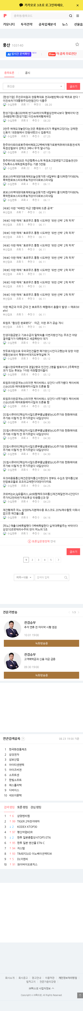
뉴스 (65, 24)
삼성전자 (14, 754)
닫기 (77, 5)
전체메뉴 (79, 15)
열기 (80, 995)
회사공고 (23, 977)
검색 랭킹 (9, 807)
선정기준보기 (23, 739)
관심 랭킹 (35, 807)
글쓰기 (73, 86)
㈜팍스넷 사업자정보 (40, 988)
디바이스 (14, 790)
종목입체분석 (47, 24)
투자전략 (26, 24)
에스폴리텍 (15, 785)
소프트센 (14, 774)
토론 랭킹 (22, 807)
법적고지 (31, 981)
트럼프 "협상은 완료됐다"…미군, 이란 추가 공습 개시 (33, 322)
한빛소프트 (15, 779)
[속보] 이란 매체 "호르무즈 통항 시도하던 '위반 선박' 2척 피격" (39, 220)
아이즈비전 (15, 769)
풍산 (13, 45)
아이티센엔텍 (16, 764)
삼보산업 (14, 759)
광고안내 (36, 977)
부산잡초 (7, 212)
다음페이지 (58, 559)
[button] (34, 86)
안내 (43, 541)
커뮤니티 (9, 24)
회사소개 (9, 977)
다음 (78, 612)
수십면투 (12, 104)
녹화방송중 (41, 643)
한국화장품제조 (18, 749)
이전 (69, 612)
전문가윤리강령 (48, 981)
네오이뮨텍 (15, 795)
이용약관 (49, 977)
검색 (70, 15)
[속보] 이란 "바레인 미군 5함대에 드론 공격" (28, 208)
